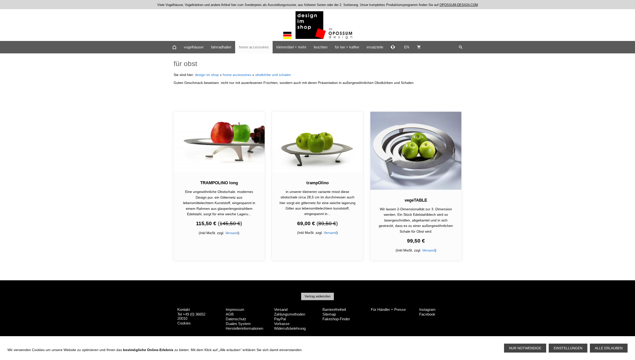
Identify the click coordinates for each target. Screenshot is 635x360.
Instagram (427, 309)
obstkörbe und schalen (273, 75)
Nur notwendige (525, 348)
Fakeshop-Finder (336, 319)
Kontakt (183, 309)
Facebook (427, 314)
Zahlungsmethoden (289, 314)
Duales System (238, 324)
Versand (231, 233)
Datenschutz (236, 319)
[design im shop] (174, 47)
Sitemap (329, 314)
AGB (230, 314)
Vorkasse (281, 324)
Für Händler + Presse (388, 309)
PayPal (280, 319)
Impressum (235, 309)
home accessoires (237, 75)
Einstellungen (568, 348)
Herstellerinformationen (244, 328)
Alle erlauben (609, 348)
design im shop (207, 75)
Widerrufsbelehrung (290, 328)
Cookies (184, 323)
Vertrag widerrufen (317, 296)
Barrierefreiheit (334, 309)
